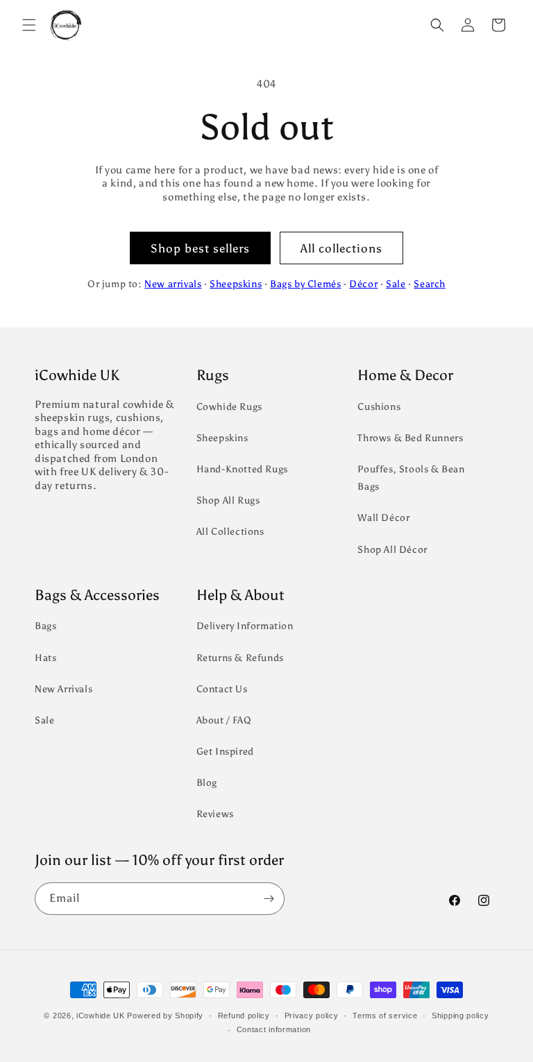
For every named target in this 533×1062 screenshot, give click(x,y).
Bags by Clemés (305, 284)
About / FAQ (224, 720)
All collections (341, 248)
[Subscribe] (268, 898)
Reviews (215, 814)
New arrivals (172, 284)
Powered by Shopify (165, 1015)
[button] (29, 25)
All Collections (230, 532)
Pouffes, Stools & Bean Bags (410, 478)
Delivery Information (245, 626)
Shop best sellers (200, 248)
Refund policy (244, 1015)
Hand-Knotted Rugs (242, 469)
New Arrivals (63, 689)
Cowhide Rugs (229, 407)
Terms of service (385, 1015)
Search (430, 284)
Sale (395, 284)
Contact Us (222, 689)
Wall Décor (383, 518)
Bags (45, 626)
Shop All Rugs (228, 500)
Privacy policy (312, 1015)
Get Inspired (225, 751)
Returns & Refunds (240, 658)
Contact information (274, 1029)
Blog (206, 783)
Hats (45, 658)
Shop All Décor (392, 550)
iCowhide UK (100, 1015)
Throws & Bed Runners (410, 438)
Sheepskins (236, 284)
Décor (363, 284)
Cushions (378, 407)
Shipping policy (460, 1015)
